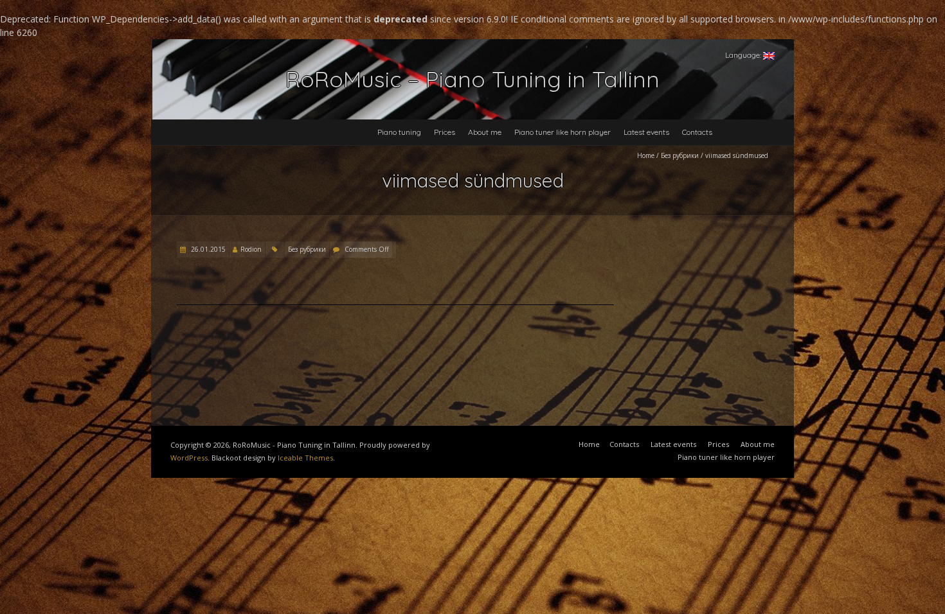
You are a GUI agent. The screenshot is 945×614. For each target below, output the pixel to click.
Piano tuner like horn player (562, 132)
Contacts (697, 132)
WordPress (189, 457)
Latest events (646, 132)
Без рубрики (680, 155)
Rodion (251, 249)
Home (645, 155)
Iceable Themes (305, 457)
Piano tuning (399, 132)
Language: (744, 55)
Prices (444, 132)
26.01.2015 (207, 249)
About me (484, 132)
